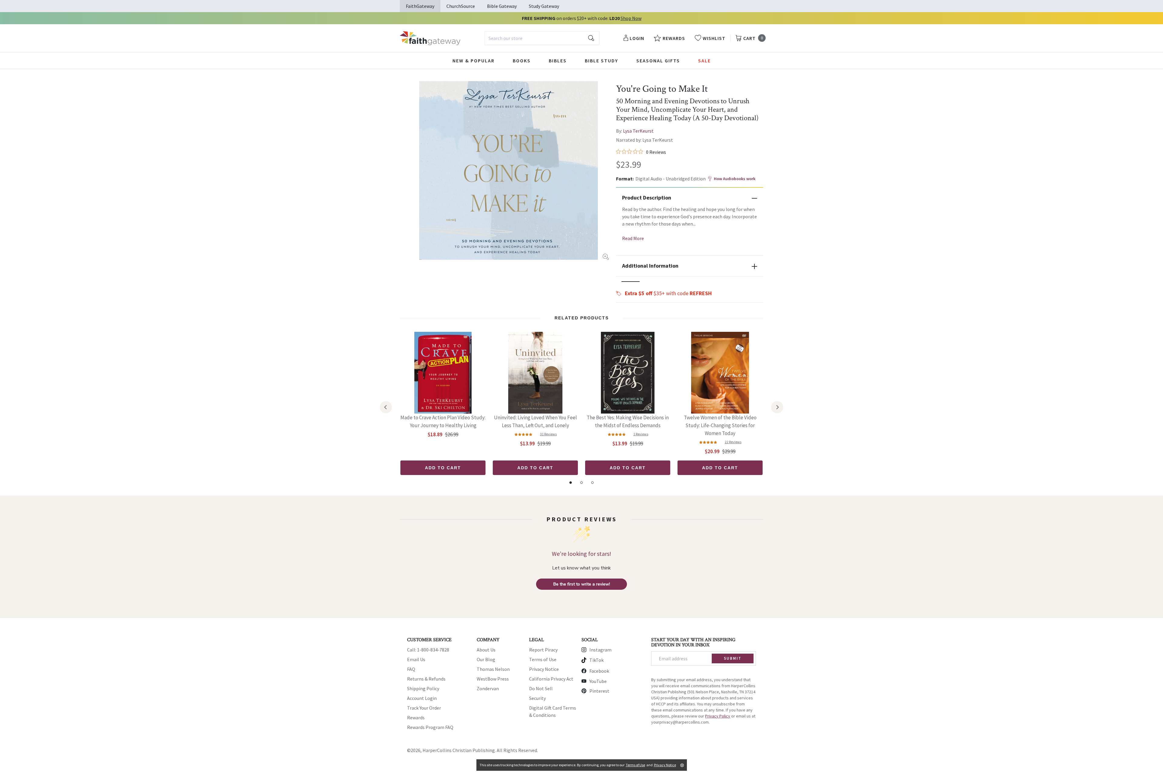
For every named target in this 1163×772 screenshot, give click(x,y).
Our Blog (486, 659)
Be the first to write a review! (581, 584)
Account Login (422, 698)
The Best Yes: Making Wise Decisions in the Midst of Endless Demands (628, 421)
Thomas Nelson (493, 669)
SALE (704, 61)
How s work (734, 178)
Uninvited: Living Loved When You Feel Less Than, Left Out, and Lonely (535, 421)
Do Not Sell (541, 688)
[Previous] (386, 407)
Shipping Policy (423, 688)
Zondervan (488, 688)
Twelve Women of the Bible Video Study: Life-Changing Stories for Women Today (720, 425)
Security (537, 698)
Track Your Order (424, 708)
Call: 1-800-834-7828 (428, 650)
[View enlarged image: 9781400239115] (508, 170)
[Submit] (591, 38)
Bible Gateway (502, 6)
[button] (630, 281)
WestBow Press (493, 679)
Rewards (416, 717)
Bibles (558, 61)
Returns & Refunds (426, 679)
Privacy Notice (544, 669)
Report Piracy (543, 650)
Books (522, 61)
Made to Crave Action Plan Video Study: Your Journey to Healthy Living (442, 421)
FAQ (411, 669)
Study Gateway (544, 6)
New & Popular (473, 61)
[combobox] (542, 38)
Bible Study (601, 61)
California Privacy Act (551, 679)
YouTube (598, 681)
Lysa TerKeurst (638, 131)
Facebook (599, 671)
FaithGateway (420, 6)
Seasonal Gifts (658, 61)
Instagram (600, 650)
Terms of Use (542, 659)
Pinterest (599, 691)
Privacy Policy (717, 716)
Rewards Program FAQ (430, 727)
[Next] (777, 407)
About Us (486, 650)
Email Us (416, 659)
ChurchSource (460, 6)
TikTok (596, 660)
